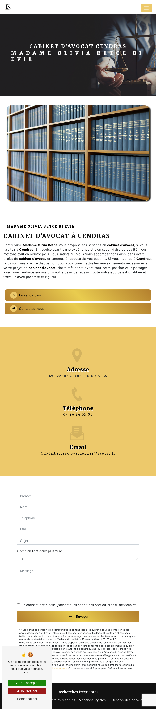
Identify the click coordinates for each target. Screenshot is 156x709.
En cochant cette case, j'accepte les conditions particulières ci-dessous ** (78, 605)
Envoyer (82, 616)
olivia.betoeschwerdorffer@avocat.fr (78, 453)
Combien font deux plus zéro (39, 551)
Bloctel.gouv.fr (59, 668)
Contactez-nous (32, 309)
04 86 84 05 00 (78, 414)
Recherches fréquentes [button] (78, 692)
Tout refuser (28, 691)
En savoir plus (30, 295)
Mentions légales (92, 700)
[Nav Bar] (146, 8)
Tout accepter (28, 683)
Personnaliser (27, 699)
